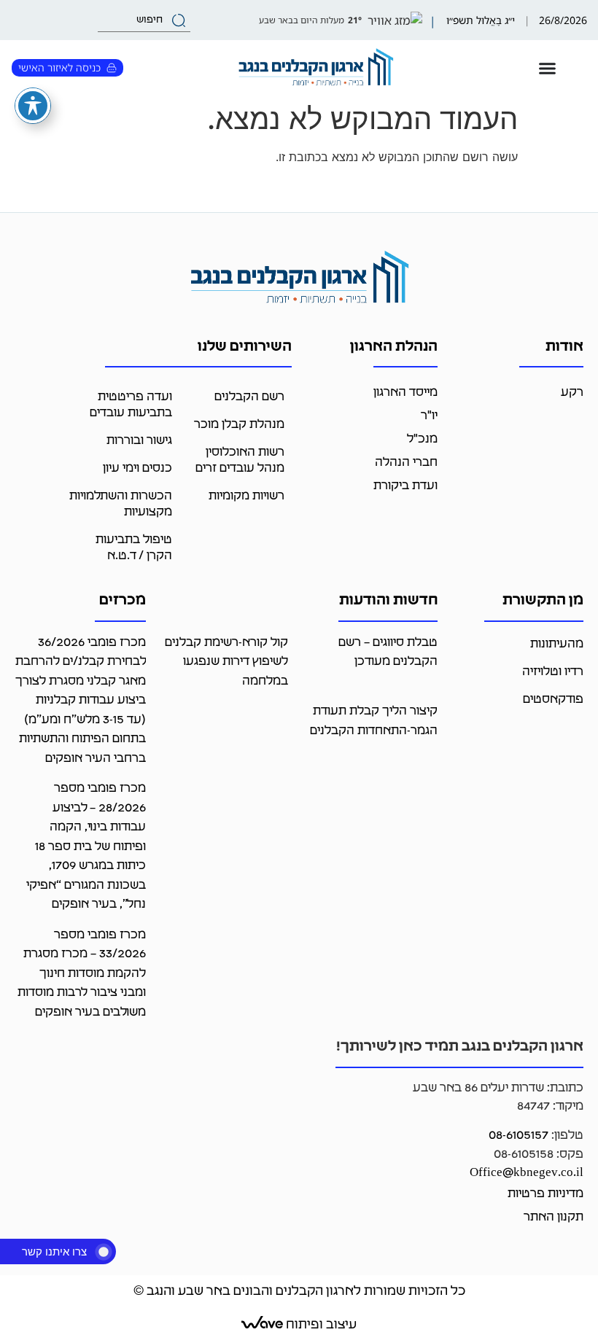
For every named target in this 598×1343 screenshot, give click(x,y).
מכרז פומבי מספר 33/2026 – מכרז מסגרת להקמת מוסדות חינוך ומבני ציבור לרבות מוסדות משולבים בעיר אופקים (82, 974)
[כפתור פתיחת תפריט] (547, 68)
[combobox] (144, 20)
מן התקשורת (542, 600)
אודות (564, 347)
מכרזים (122, 600)
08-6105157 (518, 1135)
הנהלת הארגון (394, 347)
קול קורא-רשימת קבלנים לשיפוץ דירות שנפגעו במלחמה (226, 662)
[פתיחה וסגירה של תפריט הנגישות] (32, 105)
